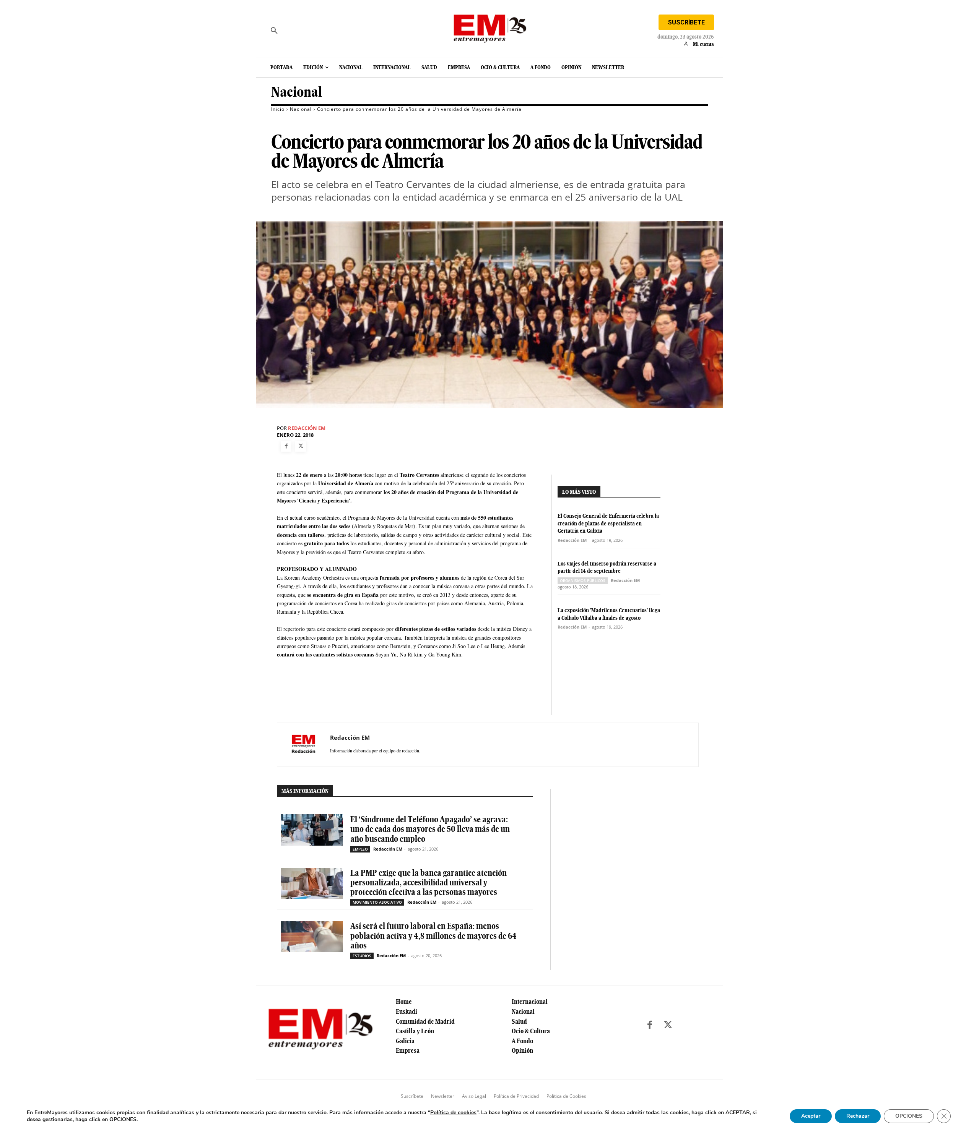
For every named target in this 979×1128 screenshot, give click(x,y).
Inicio (278, 109)
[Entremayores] (489, 26)
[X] (300, 446)
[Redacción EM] (303, 744)
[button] (274, 30)
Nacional (296, 92)
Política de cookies (453, 1112)
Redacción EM (306, 428)
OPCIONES (908, 1116)
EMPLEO (360, 849)
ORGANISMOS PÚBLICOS (582, 580)
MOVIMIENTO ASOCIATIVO (377, 902)
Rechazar (857, 1116)
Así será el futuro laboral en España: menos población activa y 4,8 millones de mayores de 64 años (433, 935)
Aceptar (810, 1116)
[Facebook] (286, 446)
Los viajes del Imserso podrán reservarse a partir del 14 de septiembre (607, 567)
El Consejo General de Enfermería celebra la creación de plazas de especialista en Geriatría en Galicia (608, 523)
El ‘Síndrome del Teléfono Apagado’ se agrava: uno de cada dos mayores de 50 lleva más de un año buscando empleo (430, 828)
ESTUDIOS (362, 955)
